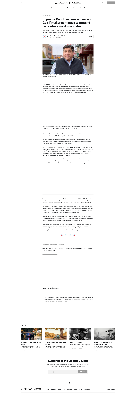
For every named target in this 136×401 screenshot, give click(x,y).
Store (81, 8)
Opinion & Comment (60, 8)
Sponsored (69, 389)
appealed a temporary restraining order (59, 147)
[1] (46, 150)
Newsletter (51, 8)
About (47, 389)
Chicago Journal (54, 35)
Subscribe (111, 2)
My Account (87, 389)
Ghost (113, 389)
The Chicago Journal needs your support (53, 244)
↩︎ (70, 301)
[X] (66, 383)
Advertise (53, 389)
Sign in (104, 2)
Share (90, 36)
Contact (59, 389)
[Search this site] (22, 3)
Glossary (75, 8)
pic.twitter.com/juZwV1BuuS (78, 133)
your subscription (55, 248)
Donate (85, 8)
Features (69, 8)
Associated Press (62, 35)
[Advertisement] (68, 109)
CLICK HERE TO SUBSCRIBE (49, 254)
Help (64, 389)
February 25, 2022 (68, 135)
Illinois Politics (46, 15)
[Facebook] (69, 383)
